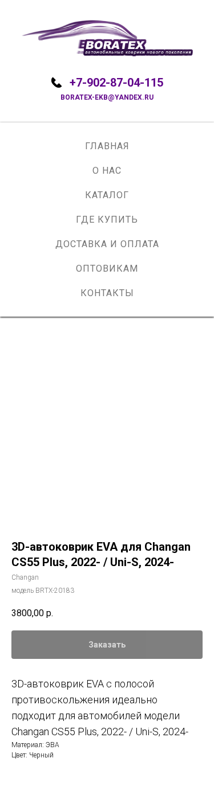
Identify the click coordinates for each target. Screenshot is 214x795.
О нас (107, 170)
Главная (107, 146)
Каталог (107, 195)
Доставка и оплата (107, 244)
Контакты (107, 293)
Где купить (107, 219)
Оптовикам (107, 268)
